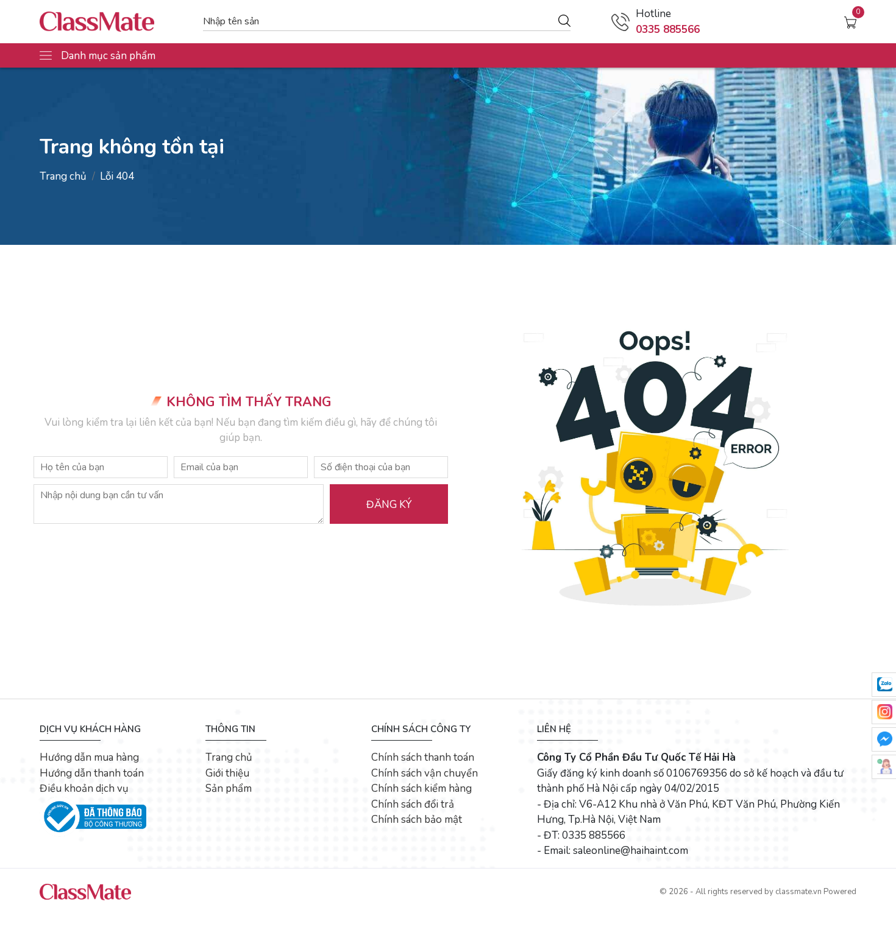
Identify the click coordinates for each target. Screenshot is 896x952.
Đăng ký (388, 505)
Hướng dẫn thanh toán (92, 773)
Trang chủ (63, 176)
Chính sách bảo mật (416, 820)
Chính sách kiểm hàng (421, 788)
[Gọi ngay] (620, 22)
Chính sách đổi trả (412, 804)
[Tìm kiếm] (564, 20)
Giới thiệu (227, 773)
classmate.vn (798, 891)
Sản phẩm (228, 788)
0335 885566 (668, 30)
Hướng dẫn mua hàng (89, 757)
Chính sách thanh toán (422, 757)
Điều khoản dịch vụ (84, 788)
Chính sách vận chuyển (424, 773)
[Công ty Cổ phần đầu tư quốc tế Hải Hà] (115, 22)
